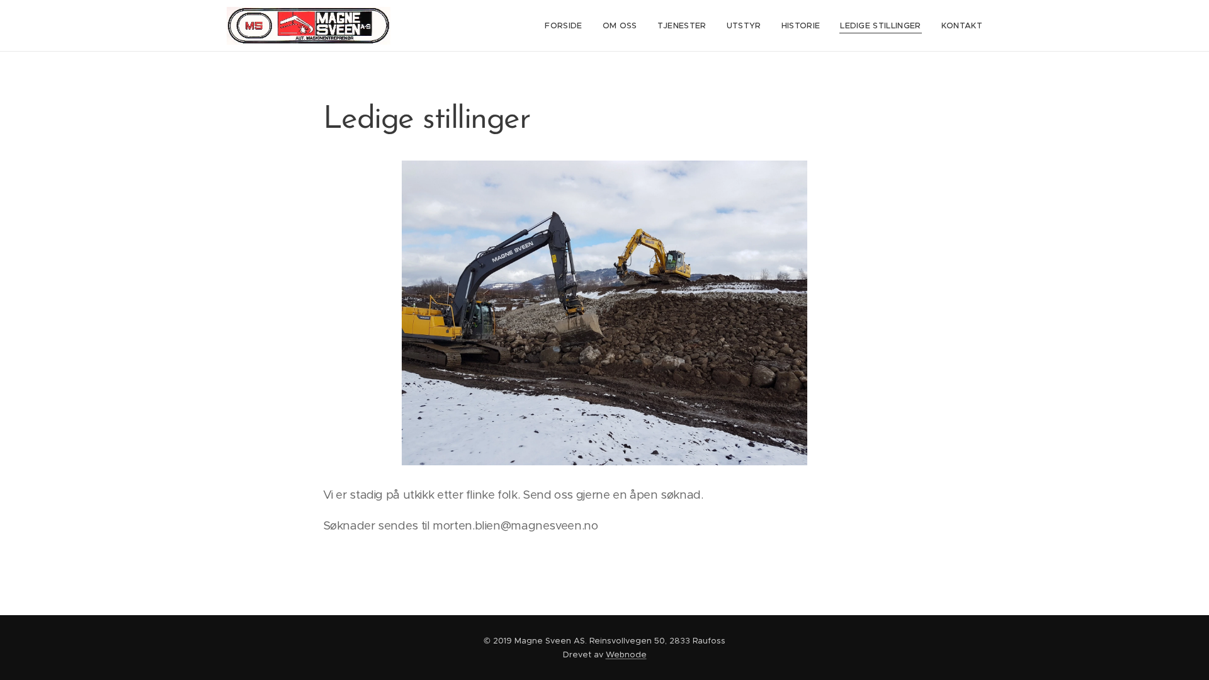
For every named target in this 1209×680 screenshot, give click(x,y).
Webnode (626, 654)
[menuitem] (567, 26)
